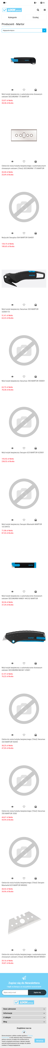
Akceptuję (39, 1040)
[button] (42, 3)
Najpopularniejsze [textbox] (8, 30)
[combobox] (24, 30)
